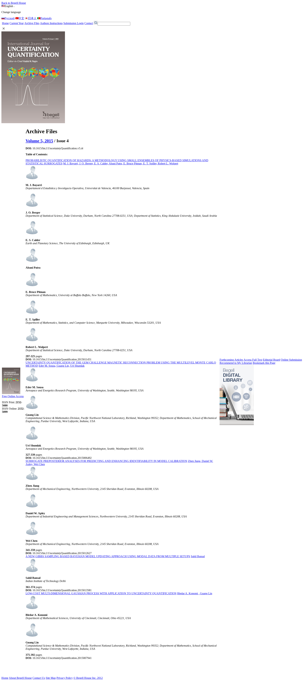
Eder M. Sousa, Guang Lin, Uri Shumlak (62, 365)
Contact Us (38, 677)
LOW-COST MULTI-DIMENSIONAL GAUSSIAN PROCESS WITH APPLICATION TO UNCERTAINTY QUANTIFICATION (101, 593)
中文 (21, 18)
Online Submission (291, 359)
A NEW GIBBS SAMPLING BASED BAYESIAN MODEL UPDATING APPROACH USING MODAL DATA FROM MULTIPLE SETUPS (108, 556)
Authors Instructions (51, 23)
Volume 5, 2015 (39, 141)
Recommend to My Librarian (236, 362)
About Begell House (20, 677)
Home (5, 23)
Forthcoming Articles (231, 359)
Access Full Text (253, 359)
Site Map (51, 677)
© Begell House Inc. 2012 (88, 677)
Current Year (17, 23)
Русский (10, 18)
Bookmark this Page (264, 362)
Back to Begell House (13, 2)
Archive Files (31, 23)
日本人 (32, 18)
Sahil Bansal (198, 556)
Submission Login (73, 23)
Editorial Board (271, 359)
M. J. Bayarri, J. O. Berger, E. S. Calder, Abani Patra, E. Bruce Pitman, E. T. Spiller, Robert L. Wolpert (120, 163)
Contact (88, 23)
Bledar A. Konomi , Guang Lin (194, 593)
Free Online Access (13, 396)
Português (46, 18)
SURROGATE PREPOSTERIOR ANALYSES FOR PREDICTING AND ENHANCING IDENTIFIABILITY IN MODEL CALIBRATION (106, 461)
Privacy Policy (64, 677)
